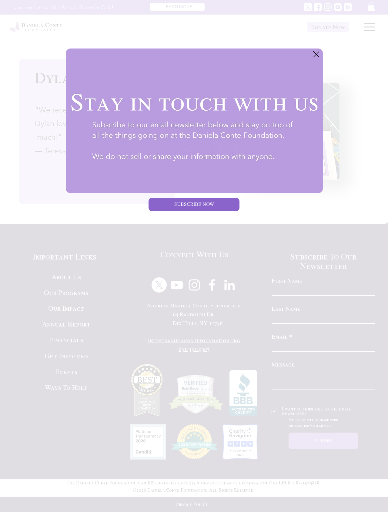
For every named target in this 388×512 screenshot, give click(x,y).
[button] (316, 54)
